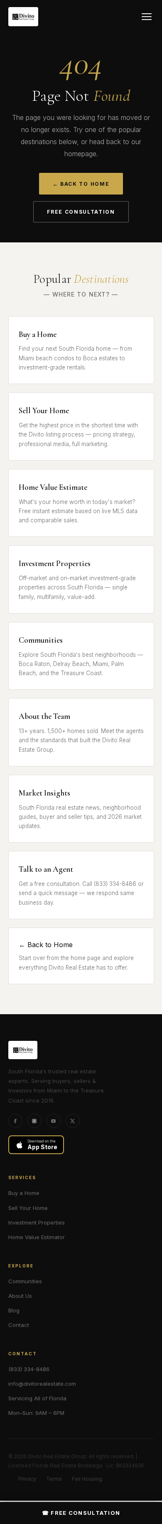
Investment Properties (36, 1222)
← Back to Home (81, 184)
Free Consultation (81, 212)
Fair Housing (87, 1479)
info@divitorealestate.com (42, 1383)
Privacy (27, 1479)
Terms (54, 1479)
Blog (14, 1310)
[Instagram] (34, 1121)
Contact (18, 1325)
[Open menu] (146, 16)
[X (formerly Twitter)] (73, 1121)
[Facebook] (15, 1121)
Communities (25, 1281)
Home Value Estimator (36, 1237)
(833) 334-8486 (28, 1369)
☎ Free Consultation (81, 1512)
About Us (20, 1295)
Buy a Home (23, 1193)
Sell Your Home (28, 1208)
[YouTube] (54, 1121)
